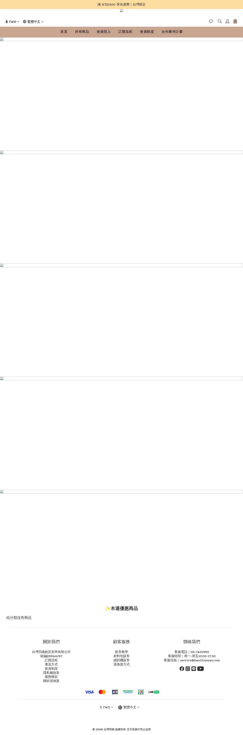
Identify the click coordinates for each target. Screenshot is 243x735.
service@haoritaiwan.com (200, 660)
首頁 (63, 31)
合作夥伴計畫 (172, 31)
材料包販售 (122, 656)
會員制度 (147, 31)
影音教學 (121, 652)
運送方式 (51, 664)
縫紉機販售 (122, 660)
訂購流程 (125, 31)
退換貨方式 (122, 664)
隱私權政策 (51, 672)
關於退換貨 (51, 681)
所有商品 (82, 31)
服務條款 (51, 676)
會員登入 (104, 31)
